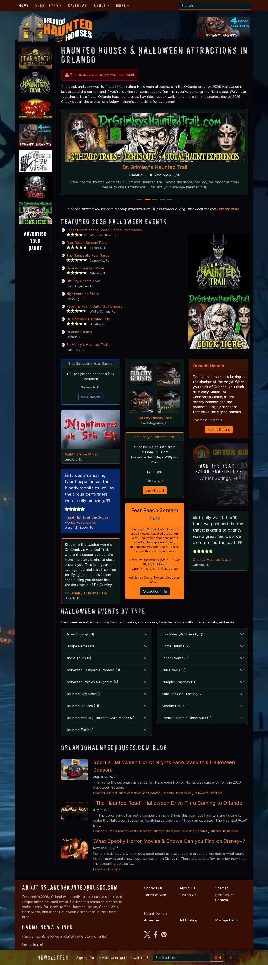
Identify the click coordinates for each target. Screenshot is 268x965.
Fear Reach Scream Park (86, 243)
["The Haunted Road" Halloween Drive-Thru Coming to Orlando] (74, 810)
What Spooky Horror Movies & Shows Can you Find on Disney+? (169, 841)
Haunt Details (219, 429)
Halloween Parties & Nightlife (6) (92, 682)
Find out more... (229, 209)
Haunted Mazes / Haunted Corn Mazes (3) (100, 718)
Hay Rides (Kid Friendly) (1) (183, 634)
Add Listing (188, 920)
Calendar (77, 5)
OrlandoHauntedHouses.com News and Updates (126, 793)
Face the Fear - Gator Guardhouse (94, 306)
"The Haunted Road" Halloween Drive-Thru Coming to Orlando (167, 803)
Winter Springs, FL (218, 478)
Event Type (46, 5)
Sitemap (221, 888)
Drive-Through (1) (80, 634)
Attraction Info (155, 591)
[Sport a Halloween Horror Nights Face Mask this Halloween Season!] (74, 769)
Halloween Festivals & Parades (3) (93, 670)
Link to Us (188, 895)
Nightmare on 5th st (82, 294)
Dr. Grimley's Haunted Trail (88, 319)
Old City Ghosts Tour (83, 281)
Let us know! (32, 945)
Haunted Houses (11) (82, 706)
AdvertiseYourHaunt (35, 241)
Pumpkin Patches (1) (178, 682)
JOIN (217, 958)
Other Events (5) (175, 658)
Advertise (151, 920)
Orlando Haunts (79, 332)
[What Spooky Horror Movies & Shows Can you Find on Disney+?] (74, 848)
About (100, 5)
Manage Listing (227, 920)
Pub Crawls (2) (174, 670)
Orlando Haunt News (177, 793)
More (121, 5)
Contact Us (153, 888)
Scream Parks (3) (176, 706)
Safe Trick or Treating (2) (182, 694)
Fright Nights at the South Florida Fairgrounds (104, 230)
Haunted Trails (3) (80, 730)
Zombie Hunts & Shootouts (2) (186, 718)
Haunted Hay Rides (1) (84, 694)
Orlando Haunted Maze (155, 167)
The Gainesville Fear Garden (88, 255)
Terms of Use (155, 895)
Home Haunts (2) (176, 646)
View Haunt (154, 490)
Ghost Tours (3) (78, 658)
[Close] (230, 957)
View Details (90, 397)
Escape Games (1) (80, 646)
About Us (187, 888)
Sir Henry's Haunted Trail (87, 345)
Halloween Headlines (208, 793)
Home (24, 5)
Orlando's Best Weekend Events (115, 831)
